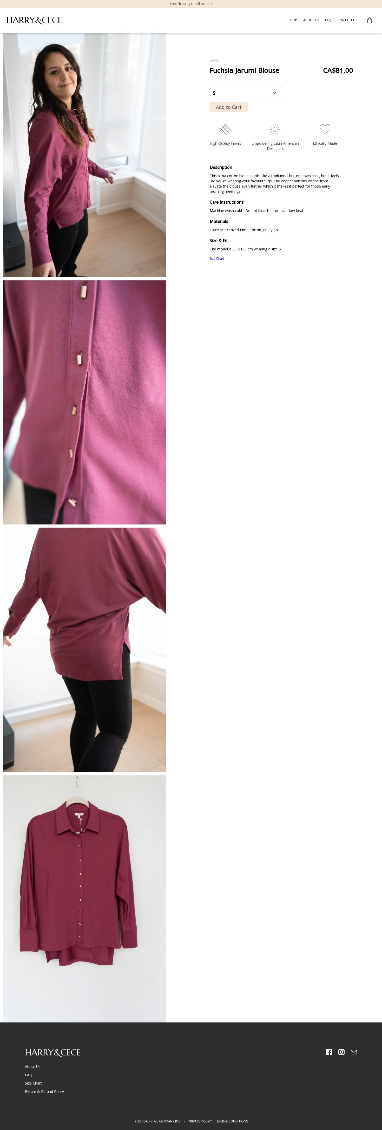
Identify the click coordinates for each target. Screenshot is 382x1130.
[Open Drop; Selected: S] (245, 93)
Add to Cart (229, 107)
